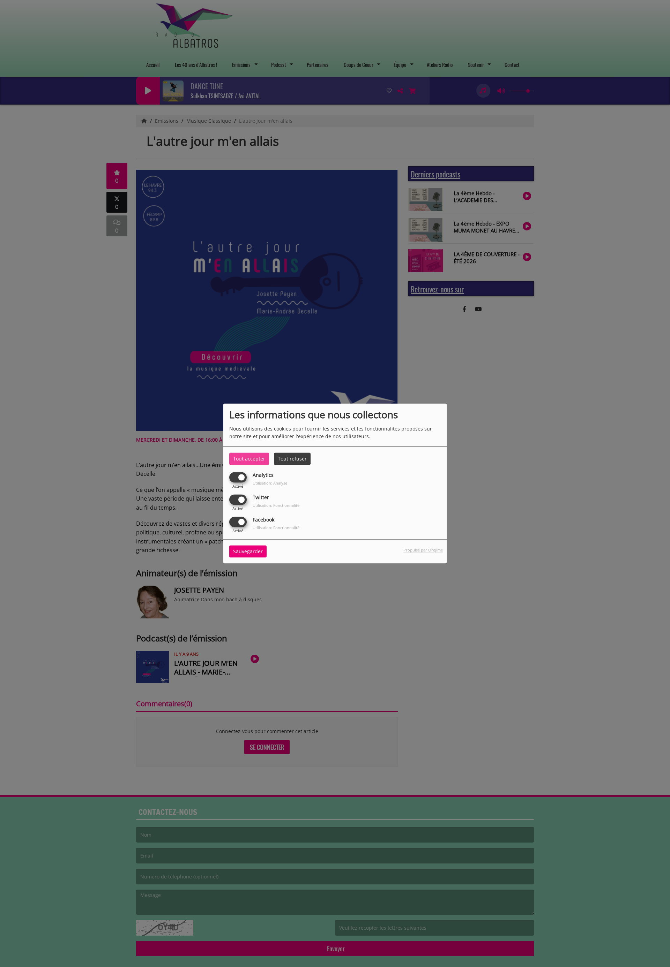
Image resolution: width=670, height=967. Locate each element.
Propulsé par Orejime (423, 550)
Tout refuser (292, 458)
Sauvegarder (248, 551)
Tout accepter (249, 458)
